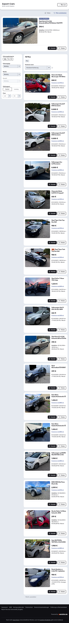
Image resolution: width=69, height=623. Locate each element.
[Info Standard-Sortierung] (52, 67)
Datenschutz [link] (29, 607)
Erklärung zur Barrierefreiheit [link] (58, 607)
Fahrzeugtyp (6, 63)
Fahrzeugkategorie (8, 56)
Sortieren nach (29, 64)
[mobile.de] (63, 614)
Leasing (16, 89)
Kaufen (7, 89)
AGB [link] (10, 607)
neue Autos (16, 620)
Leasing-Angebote (45, 620)
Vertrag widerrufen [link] (18, 607)
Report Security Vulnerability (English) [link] (12, 609)
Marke (5, 71)
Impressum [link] (4, 607)
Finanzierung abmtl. (57, 82)
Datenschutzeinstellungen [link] (41, 607)
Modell (5, 78)
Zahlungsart (6, 86)
